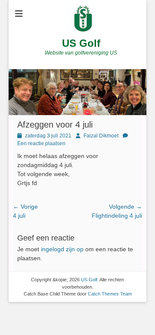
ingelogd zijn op (62, 249)
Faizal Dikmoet (101, 136)
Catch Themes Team (110, 293)
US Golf (81, 43)
